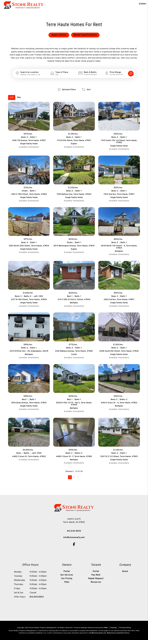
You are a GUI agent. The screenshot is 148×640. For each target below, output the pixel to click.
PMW (106, 628)
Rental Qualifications (85, 35)
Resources (96, 582)
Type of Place (61, 72)
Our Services (66, 575)
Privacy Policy (125, 628)
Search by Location (29, 72)
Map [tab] (19, 97)
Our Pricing (66, 578)
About (125, 571)
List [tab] (11, 97)
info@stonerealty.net (74, 537)
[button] (74, 544)
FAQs (66, 582)
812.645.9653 (74, 531)
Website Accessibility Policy (118, 633)
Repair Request (95, 578)
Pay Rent (95, 575)
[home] (23, 4)
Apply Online (58, 35)
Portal (66, 571)
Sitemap (113, 628)
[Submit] (131, 73)
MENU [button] (143, 4)
